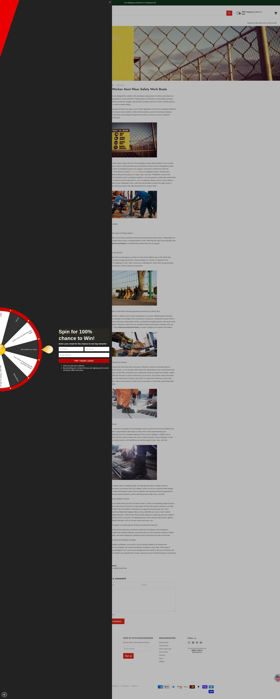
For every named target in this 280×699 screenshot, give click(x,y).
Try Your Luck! (84, 361)
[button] (4, 694)
